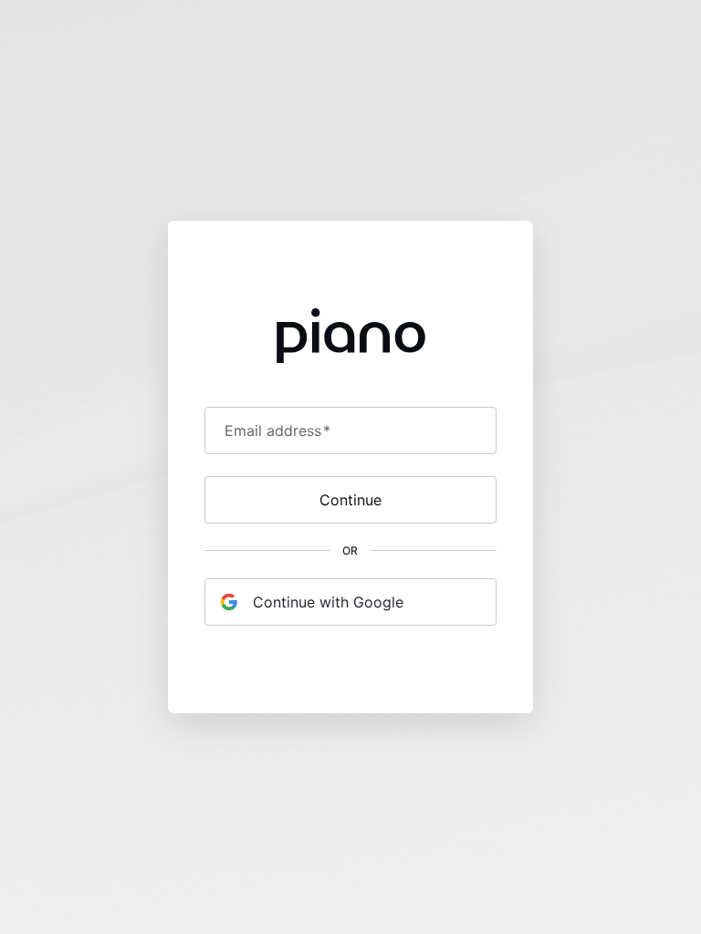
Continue (350, 500)
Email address (277, 430)
